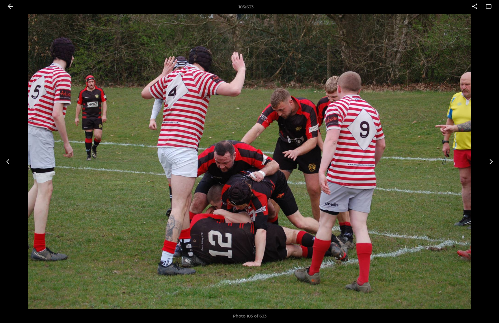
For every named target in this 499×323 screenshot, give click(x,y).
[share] (474, 7)
